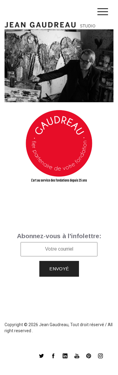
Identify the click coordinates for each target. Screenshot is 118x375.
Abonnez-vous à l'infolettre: (59, 235)
